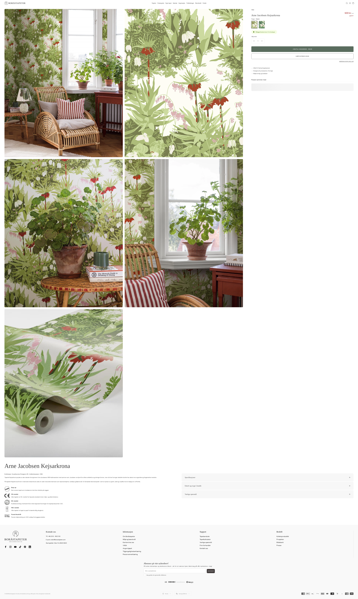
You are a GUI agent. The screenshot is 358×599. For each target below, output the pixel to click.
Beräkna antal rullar (346, 61)
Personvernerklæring (130, 554)
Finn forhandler (205, 545)
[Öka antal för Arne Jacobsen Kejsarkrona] (262, 41)
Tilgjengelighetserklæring (132, 551)
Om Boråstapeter (129, 536)
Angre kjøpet (127, 548)
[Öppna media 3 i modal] (63, 233)
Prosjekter (280, 539)
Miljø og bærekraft (129, 539)
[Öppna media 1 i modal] (63, 83)
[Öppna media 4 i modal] (184, 233)
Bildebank (280, 542)
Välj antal (254, 36)
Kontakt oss (204, 548)
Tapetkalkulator (205, 539)
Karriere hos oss (128, 542)
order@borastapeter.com (58, 540)
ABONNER (211, 571)
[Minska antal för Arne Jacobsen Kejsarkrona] (253, 41)
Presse (279, 545)
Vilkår (125, 545)
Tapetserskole (205, 536)
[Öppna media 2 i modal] (184, 83)
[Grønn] (254, 24)
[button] (179, 582)
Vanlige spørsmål (206, 542)
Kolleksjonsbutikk (283, 536)
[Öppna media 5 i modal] (63, 383)
